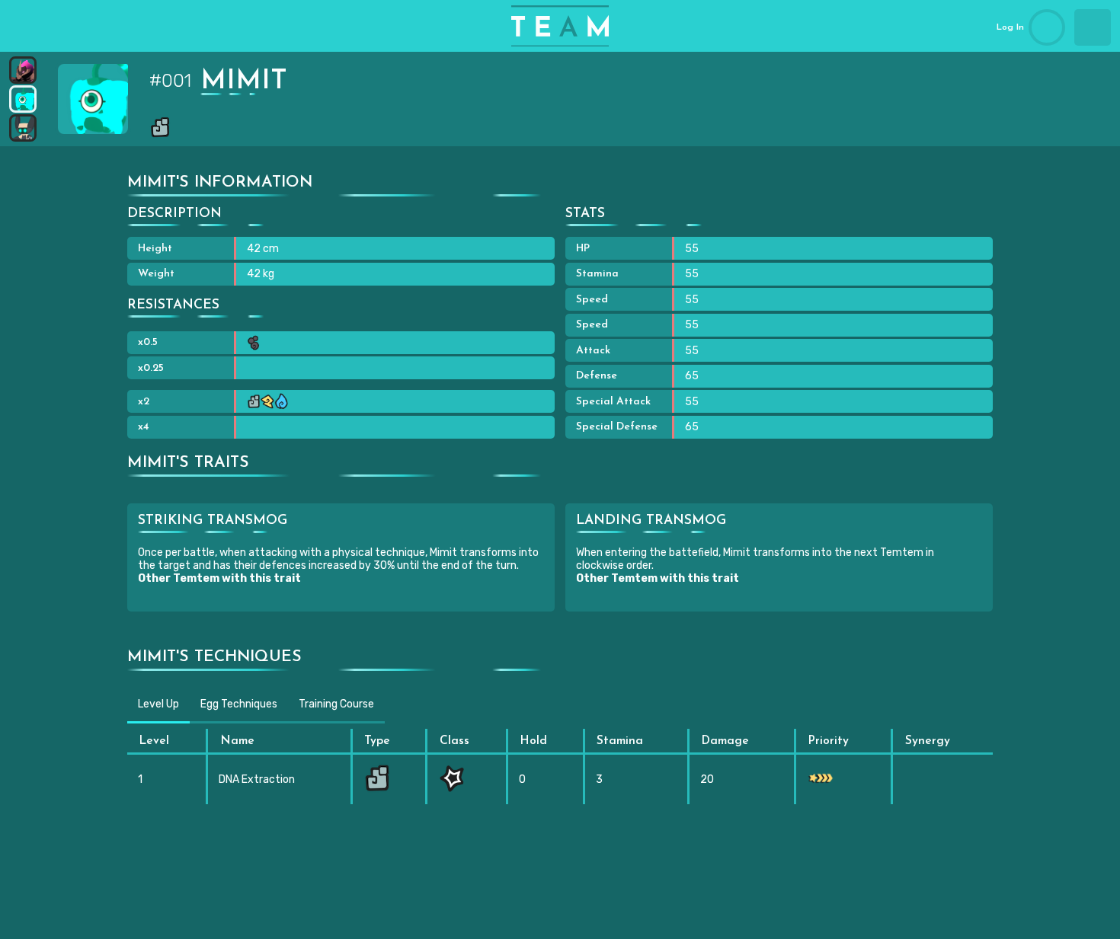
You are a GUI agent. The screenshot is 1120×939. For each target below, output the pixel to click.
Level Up (158, 704)
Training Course (336, 704)
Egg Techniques (238, 704)
